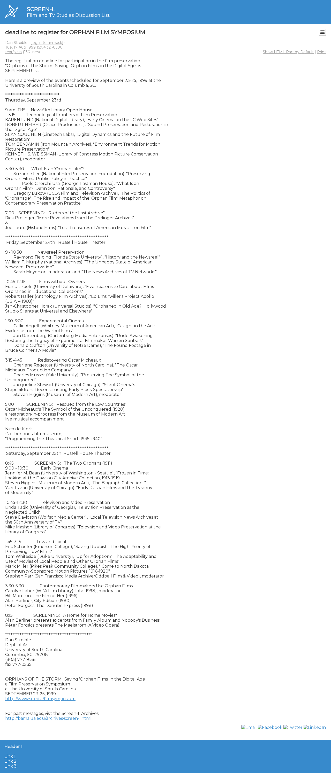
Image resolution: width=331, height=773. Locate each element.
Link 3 (10, 766)
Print (321, 52)
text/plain (13, 52)
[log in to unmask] (47, 42)
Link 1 (10, 756)
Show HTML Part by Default (288, 52)
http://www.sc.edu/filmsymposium (40, 698)
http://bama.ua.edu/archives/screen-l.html (48, 718)
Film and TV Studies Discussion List (68, 15)
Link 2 (10, 761)
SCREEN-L (41, 9)
